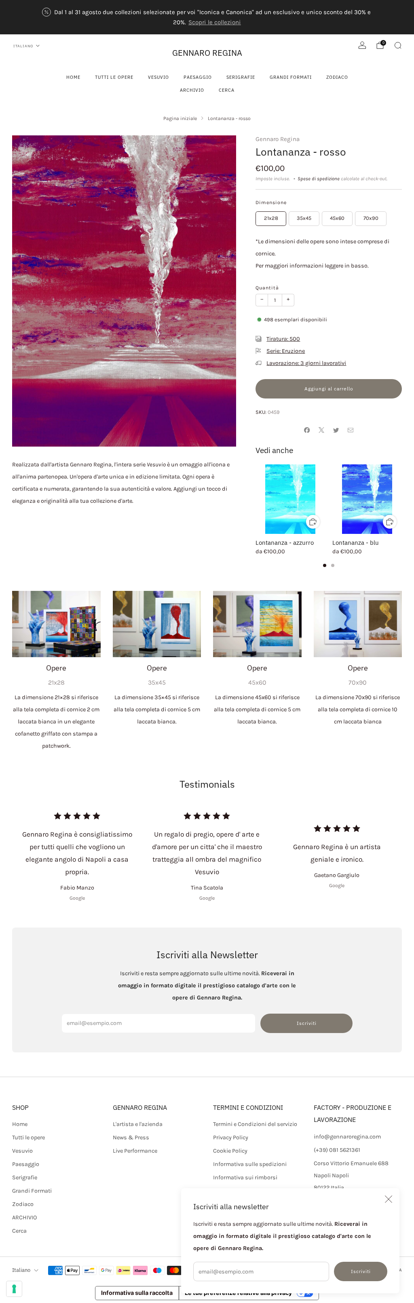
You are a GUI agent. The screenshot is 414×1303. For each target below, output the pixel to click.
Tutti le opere (114, 77)
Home (73, 77)
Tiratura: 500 (283, 338)
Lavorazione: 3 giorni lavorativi (306, 363)
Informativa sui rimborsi (245, 1177)
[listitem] (207, 17)
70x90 (370, 218)
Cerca (226, 90)
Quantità (267, 288)
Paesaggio (198, 77)
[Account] (362, 45)
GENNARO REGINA (207, 53)
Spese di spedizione (319, 178)
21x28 (271, 218)
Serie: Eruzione (285, 351)
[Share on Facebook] (306, 430)
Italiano (23, 46)
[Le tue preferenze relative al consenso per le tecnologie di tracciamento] (14, 1289)
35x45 (304, 218)
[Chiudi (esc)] (388, 1199)
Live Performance (135, 1150)
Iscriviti (361, 1271)
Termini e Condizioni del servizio (255, 1124)
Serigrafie (240, 77)
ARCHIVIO (192, 90)
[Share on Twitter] (336, 430)
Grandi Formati (291, 77)
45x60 (337, 218)
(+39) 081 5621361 (337, 1150)
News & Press (131, 1137)
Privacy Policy (230, 1137)
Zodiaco (337, 77)
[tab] (324, 565)
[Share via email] (350, 430)
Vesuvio (158, 77)
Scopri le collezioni (214, 22)
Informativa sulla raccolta (137, 1292)
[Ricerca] (398, 45)
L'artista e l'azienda (138, 1124)
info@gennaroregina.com (347, 1136)
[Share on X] (321, 430)
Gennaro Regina (278, 139)
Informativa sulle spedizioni (250, 1164)
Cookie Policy (230, 1150)
